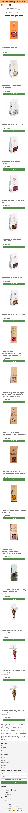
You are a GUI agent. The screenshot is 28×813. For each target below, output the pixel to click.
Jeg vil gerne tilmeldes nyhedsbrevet (14, 779)
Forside (3, 757)
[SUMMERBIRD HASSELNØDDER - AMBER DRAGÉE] (14, 71)
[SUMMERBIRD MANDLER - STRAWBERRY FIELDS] (14, 32)
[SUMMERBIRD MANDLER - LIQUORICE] (14, 300)
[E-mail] (14, 776)
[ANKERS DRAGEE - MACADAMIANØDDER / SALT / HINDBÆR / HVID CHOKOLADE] (14, 336)
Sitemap (3, 767)
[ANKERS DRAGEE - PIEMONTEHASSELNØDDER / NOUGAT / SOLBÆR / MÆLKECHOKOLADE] (14, 534)
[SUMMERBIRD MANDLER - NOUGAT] (14, 110)
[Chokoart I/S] (6, 5)
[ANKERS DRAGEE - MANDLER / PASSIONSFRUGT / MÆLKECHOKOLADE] (14, 418)
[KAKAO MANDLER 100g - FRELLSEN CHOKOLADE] (14, 615)
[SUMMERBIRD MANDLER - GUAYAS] (14, 263)
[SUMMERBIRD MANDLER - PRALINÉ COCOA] (14, 146)
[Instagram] (5, 800)
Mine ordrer (4, 746)
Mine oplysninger (5, 749)
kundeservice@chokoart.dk (10, 798)
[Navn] (14, 773)
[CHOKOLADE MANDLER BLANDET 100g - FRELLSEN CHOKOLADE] (14, 575)
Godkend (14, 782)
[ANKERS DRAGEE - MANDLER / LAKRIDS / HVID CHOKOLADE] (14, 495)
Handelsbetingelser (5, 762)
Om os (3, 760)
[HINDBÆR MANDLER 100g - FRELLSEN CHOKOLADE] (14, 655)
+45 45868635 (7, 794)
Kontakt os (3, 765)
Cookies (3, 764)
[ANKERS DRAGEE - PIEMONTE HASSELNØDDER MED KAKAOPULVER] (14, 457)
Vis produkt (14, 55)
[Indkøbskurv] (23, 5)
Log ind (3, 750)
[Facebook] (2, 800)
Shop (2, 759)
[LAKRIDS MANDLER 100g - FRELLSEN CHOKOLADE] (14, 696)
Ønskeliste (3, 747)
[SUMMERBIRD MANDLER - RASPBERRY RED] (14, 185)
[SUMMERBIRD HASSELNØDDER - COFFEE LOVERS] (14, 224)
